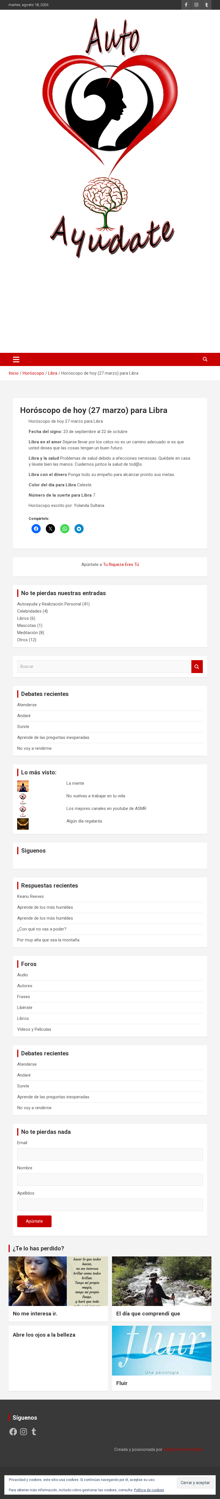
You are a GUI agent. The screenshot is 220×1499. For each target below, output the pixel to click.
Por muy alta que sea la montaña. (48, 940)
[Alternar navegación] (16, 359)
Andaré (24, 715)
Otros (22, 639)
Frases (23, 996)
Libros (23, 618)
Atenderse (27, 704)
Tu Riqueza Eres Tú (121, 564)
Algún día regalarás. (84, 821)
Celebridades (29, 611)
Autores (24, 985)
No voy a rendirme (34, 748)
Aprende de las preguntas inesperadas (53, 737)
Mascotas (26, 625)
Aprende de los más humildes (45, 907)
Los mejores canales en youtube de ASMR (106, 808)
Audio (22, 974)
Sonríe (23, 726)
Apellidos (25, 1193)
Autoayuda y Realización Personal (49, 604)
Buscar (197, 666)
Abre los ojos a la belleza (44, 1334)
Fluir (121, 1383)
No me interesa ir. (35, 1313)
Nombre (24, 1168)
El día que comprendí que (148, 1313)
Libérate (24, 1007)
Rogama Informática (183, 1449)
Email (22, 1142)
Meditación (27, 632)
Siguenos (33, 850)
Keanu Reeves (30, 896)
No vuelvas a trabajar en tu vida (95, 795)
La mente (75, 783)
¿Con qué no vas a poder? (41, 929)
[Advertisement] (110, 303)
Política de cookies (149, 1490)
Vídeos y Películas (34, 1029)
